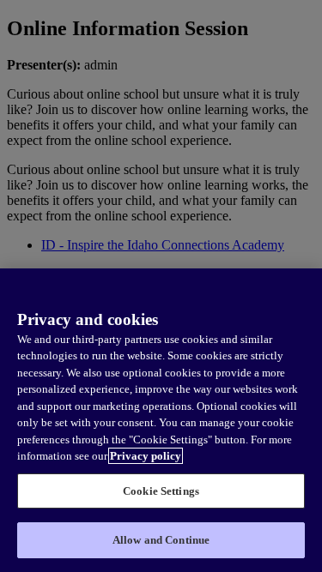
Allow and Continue (161, 539)
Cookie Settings (161, 491)
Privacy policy (145, 455)
